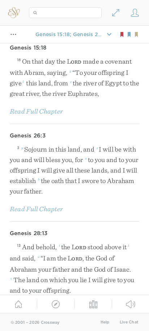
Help (105, 322)
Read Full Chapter (36, 111)
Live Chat (129, 322)
